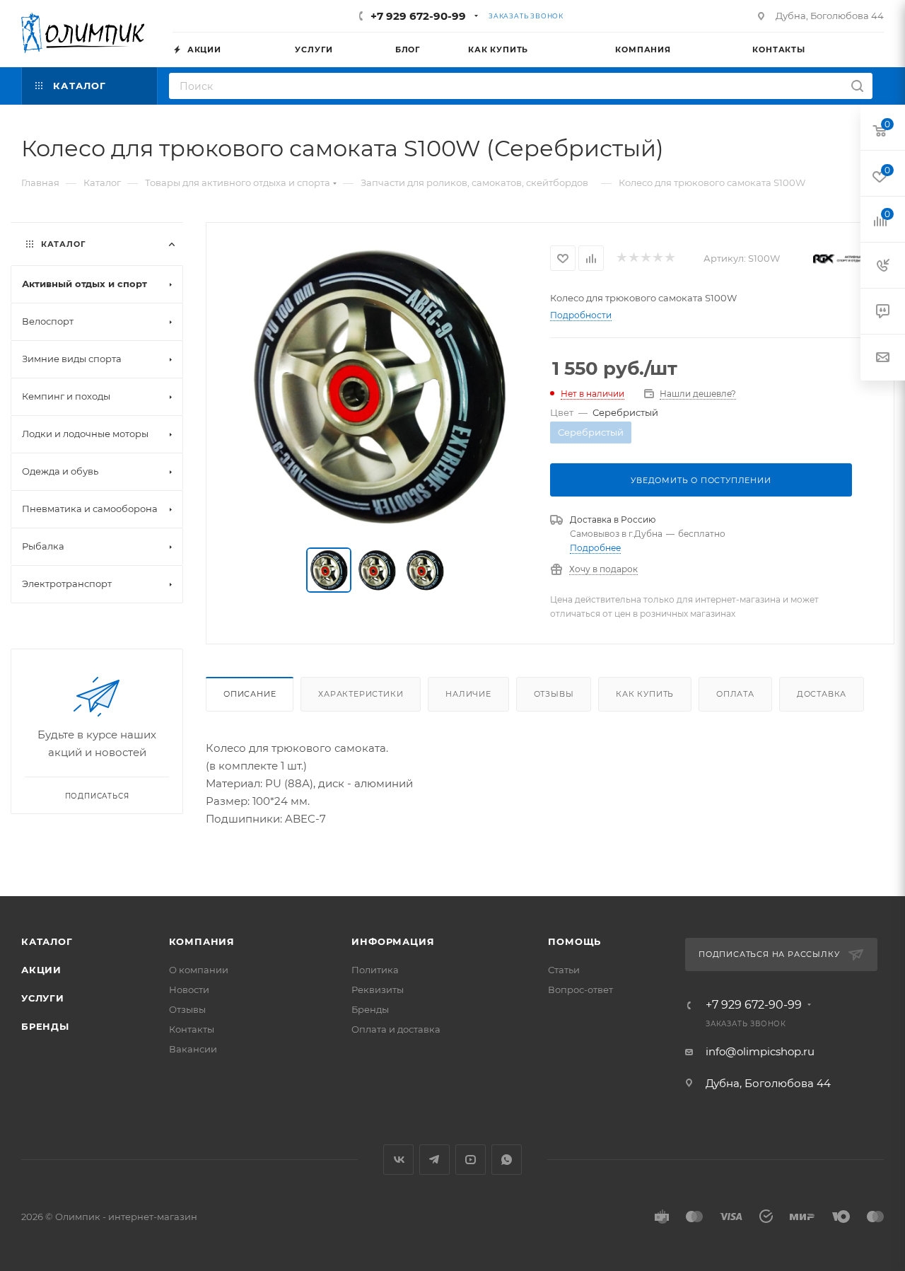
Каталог (47, 941)
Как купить (645, 694)
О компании (198, 969)
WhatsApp (506, 1159)
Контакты (191, 1029)
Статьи (564, 969)
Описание (249, 694)
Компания (202, 941)
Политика (375, 969)
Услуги (42, 998)
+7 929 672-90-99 (418, 16)
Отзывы (554, 694)
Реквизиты (377, 989)
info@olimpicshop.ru (760, 1051)
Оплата (735, 694)
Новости (189, 989)
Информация (392, 941)
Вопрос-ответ (580, 989)
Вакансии (193, 1049)
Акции (41, 969)
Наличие (468, 694)
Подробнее (595, 547)
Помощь (574, 941)
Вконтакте (398, 1159)
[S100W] (378, 386)
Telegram (434, 1159)
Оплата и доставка (395, 1029)
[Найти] (857, 86)
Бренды (45, 1026)
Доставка (821, 694)
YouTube (470, 1159)
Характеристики (360, 694)
